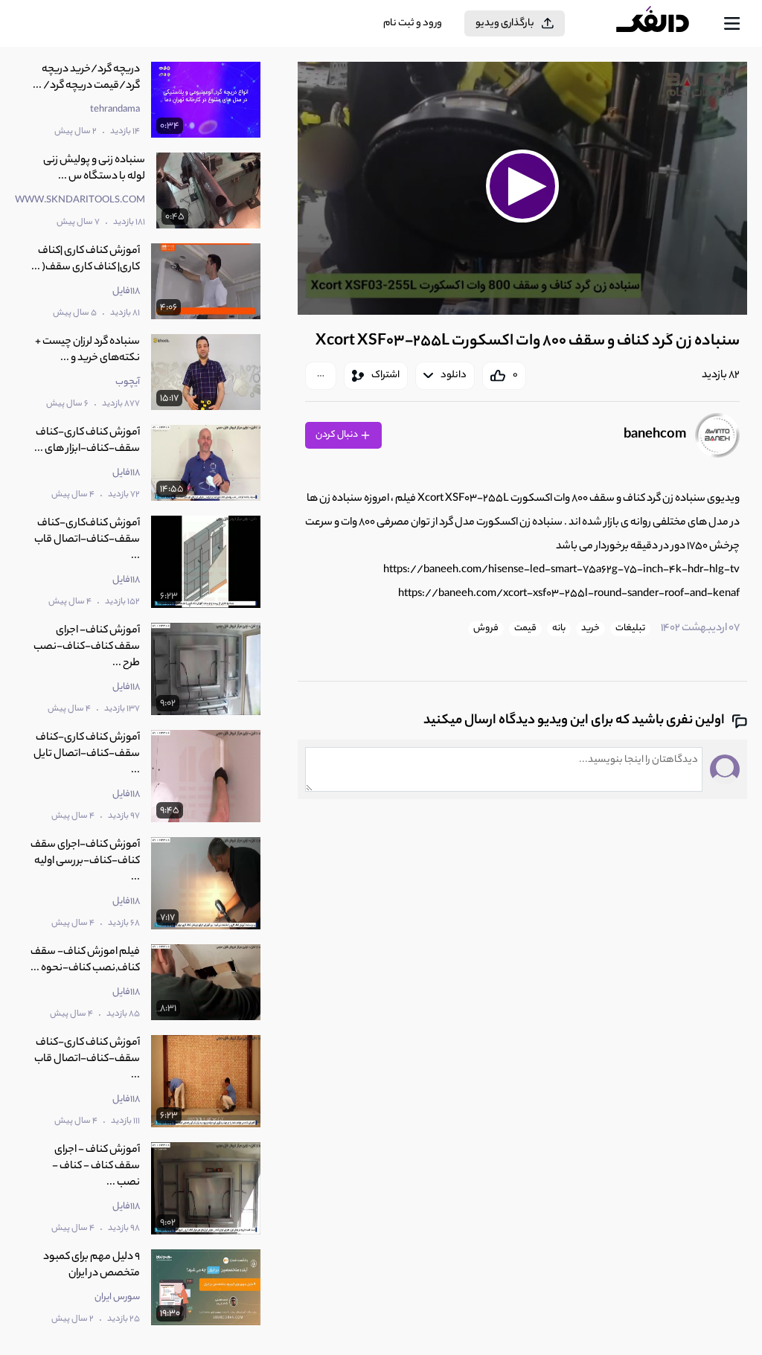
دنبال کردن (337, 435)
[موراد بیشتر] (320, 376)
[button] (522, 186)
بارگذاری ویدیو (505, 23)
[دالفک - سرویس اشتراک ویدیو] (664, 24)
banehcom (655, 435)
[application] (522, 188)
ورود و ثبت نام (412, 23)
